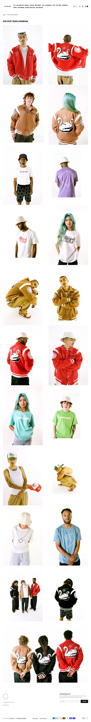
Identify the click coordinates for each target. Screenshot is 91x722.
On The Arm (11, 718)
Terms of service (42, 718)
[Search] (79, 6)
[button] (83, 6)
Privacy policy (35, 718)
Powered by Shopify (21, 718)
